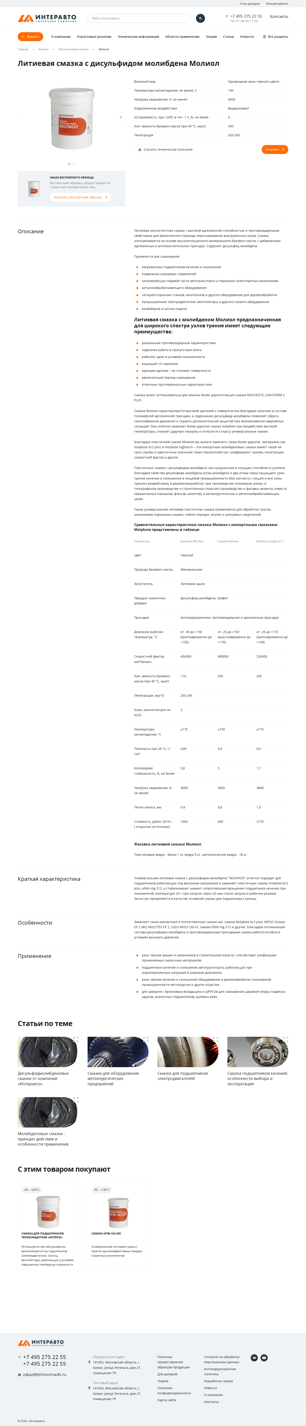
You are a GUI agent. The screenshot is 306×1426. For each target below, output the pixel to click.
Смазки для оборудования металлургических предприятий (113, 1078)
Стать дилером (250, 3)
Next (120, 117)
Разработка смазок (218, 1381)
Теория (162, 1381)
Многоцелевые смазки (73, 49)
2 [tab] (73, 164)
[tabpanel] (71, 121)
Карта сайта (166, 1400)
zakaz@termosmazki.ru (44, 1374)
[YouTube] (264, 1357)
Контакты (279, 16)
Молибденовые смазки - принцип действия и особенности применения (43, 1139)
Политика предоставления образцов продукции (173, 1362)
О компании (213, 1395)
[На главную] (41, 1343)
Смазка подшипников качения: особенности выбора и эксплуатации (257, 1078)
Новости (210, 1388)
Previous (22, 117)
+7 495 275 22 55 (246, 16)
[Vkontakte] (254, 1357)
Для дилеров (167, 1374)
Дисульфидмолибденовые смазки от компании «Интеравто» (43, 1078)
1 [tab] (69, 164)
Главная (23, 49)
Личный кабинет (277, 3)
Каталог (43, 49)
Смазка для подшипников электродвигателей (182, 1076)
